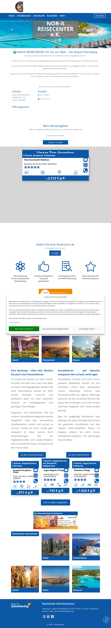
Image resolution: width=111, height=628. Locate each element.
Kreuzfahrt (52, 15)
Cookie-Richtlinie (14, 323)
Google (55, 253)
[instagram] (56, 41)
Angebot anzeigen (55, 142)
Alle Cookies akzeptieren (24, 329)
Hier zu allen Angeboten (55, 502)
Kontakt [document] (42, 91)
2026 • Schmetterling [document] (56, 624)
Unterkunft (38, 15)
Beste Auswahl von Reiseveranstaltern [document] (90, 277)
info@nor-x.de (45, 99)
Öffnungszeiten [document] (20, 107)
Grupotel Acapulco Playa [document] (22, 471)
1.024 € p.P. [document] (87, 490)
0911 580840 (44, 95)
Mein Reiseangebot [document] (55, 126)
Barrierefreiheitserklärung (63, 611)
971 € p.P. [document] (26, 492)
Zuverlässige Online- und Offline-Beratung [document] (67, 277)
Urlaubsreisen (24, 15)
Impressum (46, 609)
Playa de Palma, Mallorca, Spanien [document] (25, 477)
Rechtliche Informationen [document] (58, 603)
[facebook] (52, 41)
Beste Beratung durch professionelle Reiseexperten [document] (20, 278)
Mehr (62, 15)
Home (12, 15)
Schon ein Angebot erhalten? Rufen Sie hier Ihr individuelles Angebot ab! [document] (55, 129)
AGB (51, 611)
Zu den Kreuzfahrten (79, 454)
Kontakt (100, 15)
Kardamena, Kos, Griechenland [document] (51, 475)
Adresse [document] (16, 91)
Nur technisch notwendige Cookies (55, 329)
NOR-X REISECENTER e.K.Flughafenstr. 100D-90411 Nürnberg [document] (21, 97)
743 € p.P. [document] (56, 490)
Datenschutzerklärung (60, 609)
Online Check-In (76, 609)
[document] (55, 29)
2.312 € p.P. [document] (56, 178)
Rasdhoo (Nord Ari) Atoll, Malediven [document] (40, 164)
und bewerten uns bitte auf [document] (55, 248)
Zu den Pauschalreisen (32, 454)
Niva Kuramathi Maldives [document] (36, 160)
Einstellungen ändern (87, 329)
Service (86, 609)
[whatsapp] (59, 41)
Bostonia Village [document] (82, 470)
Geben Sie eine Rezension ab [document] (55, 244)
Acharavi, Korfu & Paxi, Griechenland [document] (84, 475)
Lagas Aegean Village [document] (54, 470)
